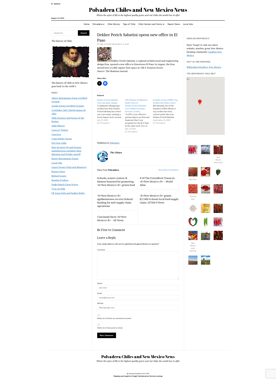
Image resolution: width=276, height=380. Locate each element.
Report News (173, 24)
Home (87, 24)
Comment (101, 250)
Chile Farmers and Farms (150, 24)
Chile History (114, 24)
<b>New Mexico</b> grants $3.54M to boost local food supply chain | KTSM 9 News (159, 199)
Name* (99, 283)
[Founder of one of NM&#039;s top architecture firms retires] (167, 111)
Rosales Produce (59, 180)
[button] (200, 102)
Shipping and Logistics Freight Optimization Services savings (138, 376)
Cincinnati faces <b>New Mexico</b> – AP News (111, 218)
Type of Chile (129, 24)
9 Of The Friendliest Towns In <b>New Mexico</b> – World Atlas (157, 181)
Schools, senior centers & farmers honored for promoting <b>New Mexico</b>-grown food (116, 181)
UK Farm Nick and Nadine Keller (68, 193)
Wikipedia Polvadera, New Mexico (204, 67)
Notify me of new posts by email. (110, 328)
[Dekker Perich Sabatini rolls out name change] (111, 111)
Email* (99, 293)
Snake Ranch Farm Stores (64, 184)
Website (100, 303)
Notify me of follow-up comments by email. (114, 318)
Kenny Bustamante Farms (64, 158)
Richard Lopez (58, 175)
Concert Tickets (59, 130)
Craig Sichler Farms (61, 138)
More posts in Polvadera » (169, 170)
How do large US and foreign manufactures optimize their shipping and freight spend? (66, 151)
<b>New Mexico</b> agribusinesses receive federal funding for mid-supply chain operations (115, 201)
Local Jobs (188, 24)
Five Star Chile (58, 143)
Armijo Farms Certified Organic (67, 105)
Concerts (56, 134)
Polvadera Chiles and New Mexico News (138, 9)
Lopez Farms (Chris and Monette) (68, 167)
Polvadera (97, 24)
